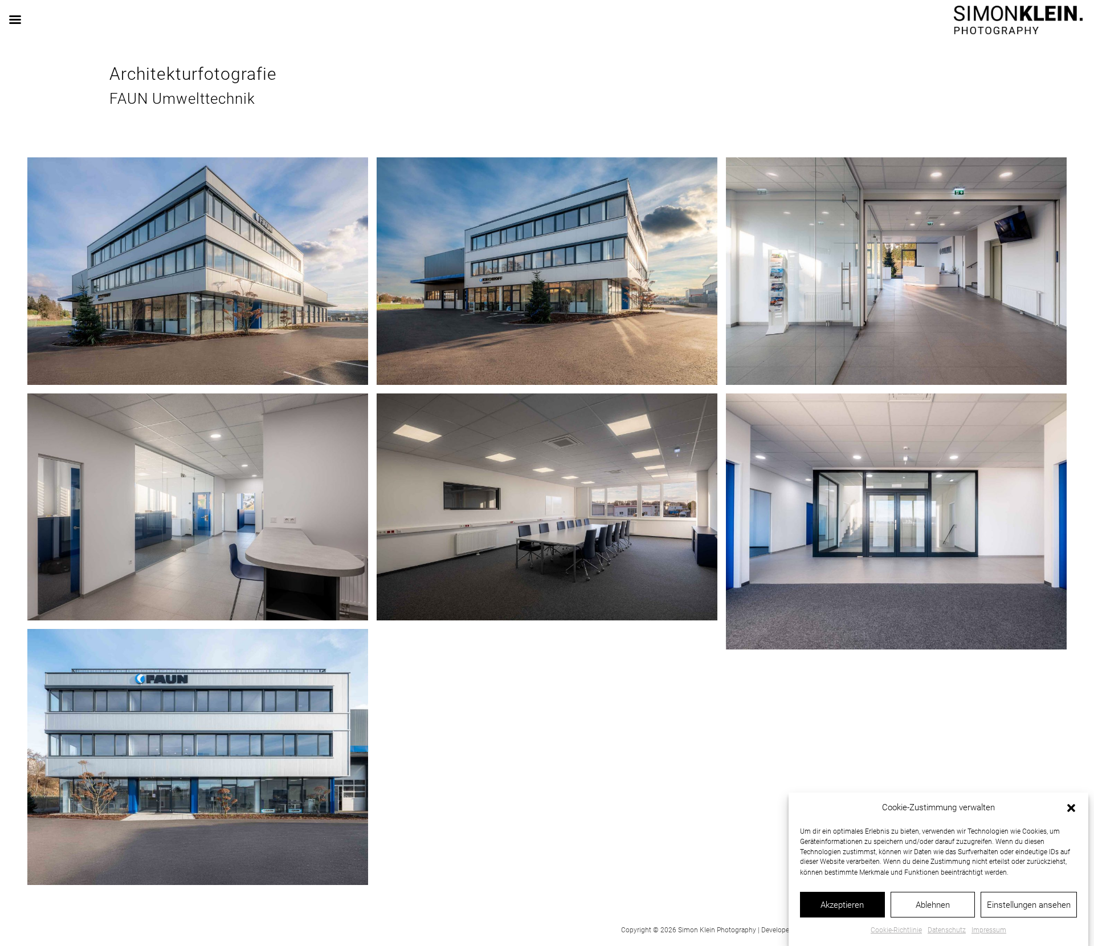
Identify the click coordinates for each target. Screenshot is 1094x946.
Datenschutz (947, 930)
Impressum (988, 930)
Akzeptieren (842, 905)
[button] (1071, 808)
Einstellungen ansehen (1029, 905)
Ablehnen (933, 905)
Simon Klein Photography (717, 930)
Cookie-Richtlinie (896, 930)
